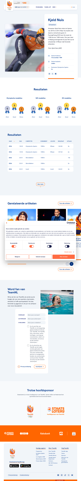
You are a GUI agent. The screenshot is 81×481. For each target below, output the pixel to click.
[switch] (31, 246)
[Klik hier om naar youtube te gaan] (72, 475)
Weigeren (17, 256)
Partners (51, 461)
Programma (39, 7)
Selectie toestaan (40, 256)
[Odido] (24, 433)
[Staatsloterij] (9, 433)
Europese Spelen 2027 (40, 454)
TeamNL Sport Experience (52, 458)
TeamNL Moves (52, 455)
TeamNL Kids (52, 453)
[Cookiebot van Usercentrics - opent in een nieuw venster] (68, 223)
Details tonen (68, 252)
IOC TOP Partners (53, 463)
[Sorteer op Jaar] (14, 141)
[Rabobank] (45, 433)
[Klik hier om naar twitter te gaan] (68, 475)
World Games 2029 (41, 459)
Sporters (63, 455)
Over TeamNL (52, 451)
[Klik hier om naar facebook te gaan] (58, 475)
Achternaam (22, 318)
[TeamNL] (30, 411)
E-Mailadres (21, 322)
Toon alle (64, 203)
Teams (63, 453)
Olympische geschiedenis (64, 461)
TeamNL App (47, 7)
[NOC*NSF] (74, 433)
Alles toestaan (64, 256)
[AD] (61, 433)
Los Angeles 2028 (40, 457)
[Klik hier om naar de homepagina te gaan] (9, 5)
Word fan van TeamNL (64, 458)
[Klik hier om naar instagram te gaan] (61, 475)
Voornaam (21, 315)
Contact (51, 465)
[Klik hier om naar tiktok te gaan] (65, 475)
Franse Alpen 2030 (41, 461)
